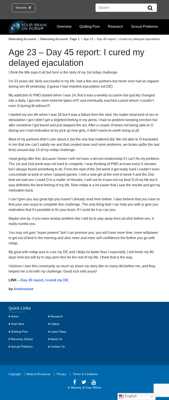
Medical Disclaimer (38, 374)
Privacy (61, 374)
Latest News (58, 331)
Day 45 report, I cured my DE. (45, 280)
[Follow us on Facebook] (74, 383)
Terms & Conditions (85, 374)
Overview (64, 26)
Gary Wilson (93, 387)
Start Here (17, 324)
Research (115, 26)
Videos (55, 324)
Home (14, 316)
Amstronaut (23, 289)
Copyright (15, 374)
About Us (56, 339)
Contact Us (58, 346)
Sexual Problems (144, 26)
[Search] (150, 8)
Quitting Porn (89, 26)
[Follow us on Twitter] (83, 383)
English (130, 396)
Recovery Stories (22, 339)
